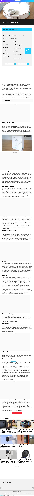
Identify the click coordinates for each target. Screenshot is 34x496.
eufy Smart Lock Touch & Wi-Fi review (24, 445)
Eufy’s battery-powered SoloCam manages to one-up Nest (7, 446)
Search (33, 488)
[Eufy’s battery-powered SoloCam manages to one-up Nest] (8, 439)
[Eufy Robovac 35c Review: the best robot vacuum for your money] (25, 454)
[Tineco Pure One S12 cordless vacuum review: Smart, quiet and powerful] (8, 454)
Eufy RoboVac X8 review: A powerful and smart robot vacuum (25, 431)
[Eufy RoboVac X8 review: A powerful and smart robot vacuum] (25, 424)
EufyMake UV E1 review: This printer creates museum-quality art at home (8, 431)
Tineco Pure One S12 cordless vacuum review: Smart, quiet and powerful (7, 461)
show (11, 100)
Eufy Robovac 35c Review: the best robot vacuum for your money (25, 461)
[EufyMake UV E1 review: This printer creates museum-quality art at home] (8, 424)
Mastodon (1, 495)
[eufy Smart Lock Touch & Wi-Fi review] (25, 439)
